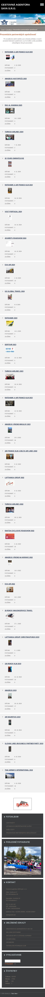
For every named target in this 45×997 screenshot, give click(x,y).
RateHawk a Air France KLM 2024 (19, 185)
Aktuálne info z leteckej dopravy (18, 935)
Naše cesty (10, 829)
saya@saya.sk (11, 915)
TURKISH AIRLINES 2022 (14, 504)
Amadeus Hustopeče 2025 (16, 79)
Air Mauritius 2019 (12, 717)
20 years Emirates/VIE (14, 158)
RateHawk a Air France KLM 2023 (19, 398)
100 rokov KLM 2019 (13, 664)
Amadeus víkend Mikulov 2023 (17, 424)
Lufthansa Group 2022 (14, 478)
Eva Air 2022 (10, 584)
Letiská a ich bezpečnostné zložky (19, 826)
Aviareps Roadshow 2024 (15, 238)
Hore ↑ (16, 993)
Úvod (2, 29)
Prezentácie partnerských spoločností (21, 833)
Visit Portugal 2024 (13, 212)
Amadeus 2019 (10, 690)
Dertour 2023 (10, 345)
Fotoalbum (9, 29)
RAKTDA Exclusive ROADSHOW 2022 (19, 531)
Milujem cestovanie (13, 932)
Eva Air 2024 (10, 265)
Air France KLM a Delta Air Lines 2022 (21, 451)
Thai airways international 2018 (19, 770)
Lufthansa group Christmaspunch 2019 (22, 637)
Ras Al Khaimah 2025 (13, 105)
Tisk (12, 993)
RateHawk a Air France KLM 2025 (19, 52)
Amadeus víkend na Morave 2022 (19, 557)
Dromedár (10, 942)
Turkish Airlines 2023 (14, 371)
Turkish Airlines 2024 (14, 132)
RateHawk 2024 (11, 318)
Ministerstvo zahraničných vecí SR (19, 929)
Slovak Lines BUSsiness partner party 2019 (24, 743)
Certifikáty (10, 823)
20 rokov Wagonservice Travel (19, 610)
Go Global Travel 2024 (15, 291)
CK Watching (10, 939)
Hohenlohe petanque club (16, 945)
